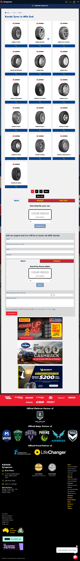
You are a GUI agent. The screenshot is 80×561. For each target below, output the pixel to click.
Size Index (5, 514)
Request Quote (12, 313)
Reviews (70, 504)
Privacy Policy (37, 309)
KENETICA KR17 (64, 98)
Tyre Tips (70, 475)
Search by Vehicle (72, 467)
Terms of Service (48, 309)
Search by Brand (72, 471)
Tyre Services (71, 491)
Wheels (70, 477)
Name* (8, 239)
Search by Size (72, 469)
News (69, 506)
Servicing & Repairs (73, 489)
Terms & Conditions (7, 516)
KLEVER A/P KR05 (64, 126)
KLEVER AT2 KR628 (16, 183)
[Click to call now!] (66, 2)
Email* (8, 249)
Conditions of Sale (21, 558)
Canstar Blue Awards (7, 520)
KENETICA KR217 (39, 126)
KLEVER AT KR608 (40, 154)
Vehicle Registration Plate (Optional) (15, 293)
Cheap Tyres (5, 524)
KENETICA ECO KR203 (40, 98)
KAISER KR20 (39, 70)
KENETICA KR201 (16, 126)
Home (8, 13)
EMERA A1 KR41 (16, 42)
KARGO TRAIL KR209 (16, 98)
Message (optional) (11, 298)
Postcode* (9, 255)
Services (70, 483)
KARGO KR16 (63, 70)
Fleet (69, 502)
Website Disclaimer (7, 518)
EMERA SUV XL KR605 (64, 42)
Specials (70, 495)
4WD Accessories (72, 485)
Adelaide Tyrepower (41, 5)
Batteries (70, 487)
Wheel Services (72, 493)
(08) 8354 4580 (10, 481)
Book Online (72, 500)
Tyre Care (70, 473)
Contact (70, 498)
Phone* (15, 244)
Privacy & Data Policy (11, 558)
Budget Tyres (5, 522)
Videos (70, 508)
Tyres (69, 465)
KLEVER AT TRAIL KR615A (63, 154)
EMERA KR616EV (40, 42)
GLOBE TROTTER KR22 (16, 70)
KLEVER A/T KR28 (16, 154)
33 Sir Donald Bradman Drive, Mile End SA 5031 (12, 475)
